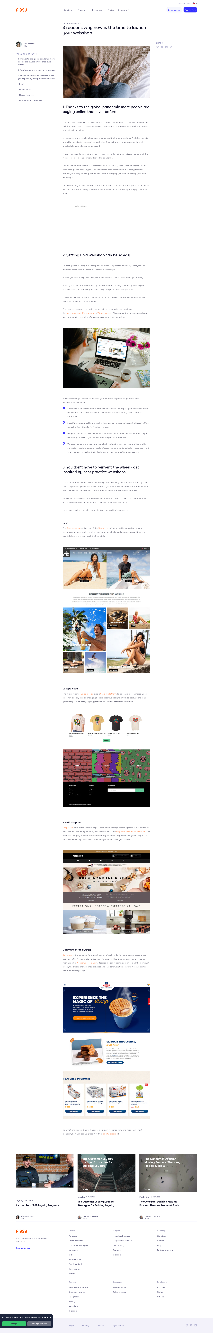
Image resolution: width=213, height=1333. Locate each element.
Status (160, 1292)
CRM (71, 1254)
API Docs (161, 1287)
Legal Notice (118, 1325)
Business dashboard (78, 1287)
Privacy (85, 1325)
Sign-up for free (23, 1248)
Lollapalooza (25, 89)
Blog (159, 1245)
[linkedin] (166, 47)
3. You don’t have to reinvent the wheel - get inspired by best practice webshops (37, 77)
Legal (71, 1325)
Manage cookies (39, 1323)
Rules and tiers (76, 1240)
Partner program (165, 1250)
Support (117, 1250)
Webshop (73, 1306)
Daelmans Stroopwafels (30, 100)
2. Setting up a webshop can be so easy (36, 70)
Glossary (117, 1254)
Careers (161, 1240)
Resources (97, 10)
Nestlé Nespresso (27, 94)
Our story (161, 1236)
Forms (72, 1273)
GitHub (160, 1296)
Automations (75, 1259)
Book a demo (174, 10)
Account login (119, 1287)
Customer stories (77, 1292)
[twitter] (157, 47)
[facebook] (162, 47)
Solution (68, 10)
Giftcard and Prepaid (79, 1245)
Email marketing (76, 1264)
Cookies (100, 1325)
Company (122, 10)
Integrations (74, 1296)
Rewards (73, 1236)
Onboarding (118, 1245)
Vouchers (73, 1250)
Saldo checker (119, 1292)
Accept (14, 1323)
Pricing (111, 10)
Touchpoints (74, 1268)
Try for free (190, 10)
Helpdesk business (121, 1236)
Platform (82, 10)
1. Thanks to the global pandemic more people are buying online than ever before (36, 61)
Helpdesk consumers (122, 1240)
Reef (21, 84)
